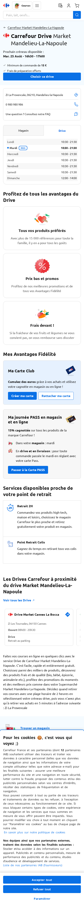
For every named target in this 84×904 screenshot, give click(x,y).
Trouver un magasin (35, 728)
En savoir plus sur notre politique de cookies (34, 832)
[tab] (23, 130)
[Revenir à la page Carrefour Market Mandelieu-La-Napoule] (4, 27)
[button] (37, 5)
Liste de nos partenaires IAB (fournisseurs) (32, 865)
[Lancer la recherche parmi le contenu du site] (77, 15)
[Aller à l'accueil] (6, 5)
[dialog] (42, 817)
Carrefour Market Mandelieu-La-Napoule (36, 27)
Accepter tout (42, 880)
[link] (67, 616)
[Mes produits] (60, 5)
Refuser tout (42, 889)
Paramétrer (42, 898)
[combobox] (42, 15)
